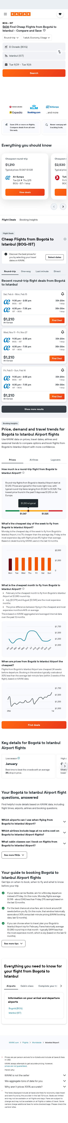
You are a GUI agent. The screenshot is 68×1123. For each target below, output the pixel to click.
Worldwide (36, 1042)
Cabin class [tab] (27, 986)
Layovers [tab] (55, 459)
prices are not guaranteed (16, 1066)
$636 (6, 27)
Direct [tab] (57, 271)
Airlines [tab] (34, 459)
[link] (34, 725)
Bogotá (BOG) (15, 1008)
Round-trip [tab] (10, 271)
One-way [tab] (26, 271)
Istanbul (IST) (15, 1012)
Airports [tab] (11, 986)
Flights (25, 1042)
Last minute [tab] (42, 271)
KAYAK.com (14, 1042)
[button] (5, 14)
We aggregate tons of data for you (24, 1081)
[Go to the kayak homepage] (21, 14)
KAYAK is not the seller (17, 1075)
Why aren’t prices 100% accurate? (23, 1086)
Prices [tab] (12, 459)
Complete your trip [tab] (48, 986)
